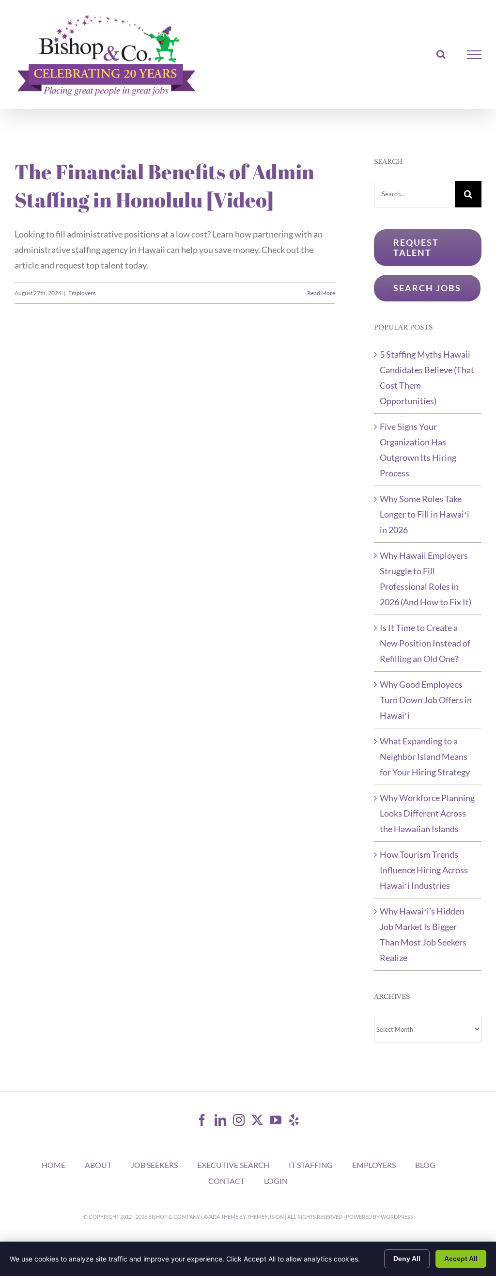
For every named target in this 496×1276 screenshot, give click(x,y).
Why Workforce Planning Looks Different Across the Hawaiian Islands (427, 813)
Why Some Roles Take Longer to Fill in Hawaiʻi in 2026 (424, 514)
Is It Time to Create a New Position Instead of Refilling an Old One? (425, 643)
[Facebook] (202, 1120)
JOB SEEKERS (154, 1164)
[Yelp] (294, 1120)
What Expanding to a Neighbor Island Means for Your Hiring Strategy (425, 756)
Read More (321, 293)
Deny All (406, 1258)
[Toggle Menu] (474, 54)
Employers (81, 293)
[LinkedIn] (220, 1120)
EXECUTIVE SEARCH (233, 1164)
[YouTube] (275, 1120)
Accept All (461, 1258)
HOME (53, 1164)
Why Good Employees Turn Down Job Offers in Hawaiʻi (426, 700)
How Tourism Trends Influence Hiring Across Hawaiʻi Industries (424, 870)
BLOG (425, 1164)
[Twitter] (257, 1120)
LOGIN (276, 1180)
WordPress (397, 1216)
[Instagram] (239, 1120)
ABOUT (98, 1164)
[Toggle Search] (441, 54)
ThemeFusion (265, 1216)
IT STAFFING (311, 1164)
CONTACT (226, 1180)
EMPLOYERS (374, 1164)
